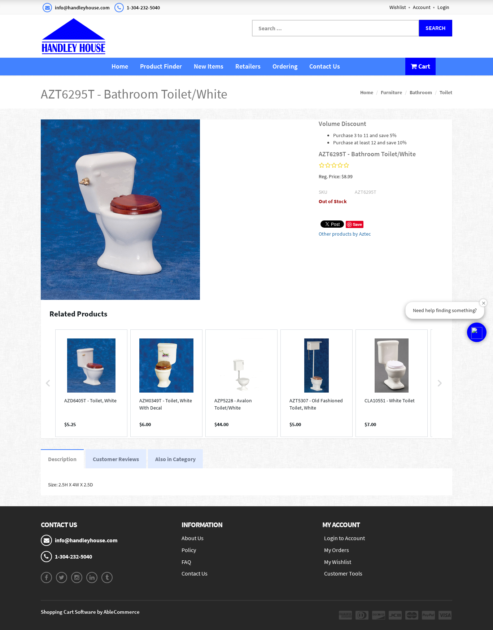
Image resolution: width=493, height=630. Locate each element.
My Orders (336, 550)
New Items (208, 66)
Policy (189, 550)
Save (357, 224)
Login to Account (344, 538)
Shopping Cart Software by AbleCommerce (90, 611)
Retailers (248, 66)
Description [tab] (62, 459)
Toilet (446, 92)
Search (436, 27)
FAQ (186, 561)
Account (422, 7)
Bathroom (421, 92)
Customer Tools (343, 573)
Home (120, 66)
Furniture (391, 92)
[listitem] (91, 383)
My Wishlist (337, 561)
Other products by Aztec (345, 234)
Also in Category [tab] (175, 459)
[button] (48, 383)
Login (443, 7)
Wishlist (397, 7)
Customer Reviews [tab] (116, 459)
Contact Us (324, 66)
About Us (193, 538)
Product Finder (161, 66)
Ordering (284, 66)
